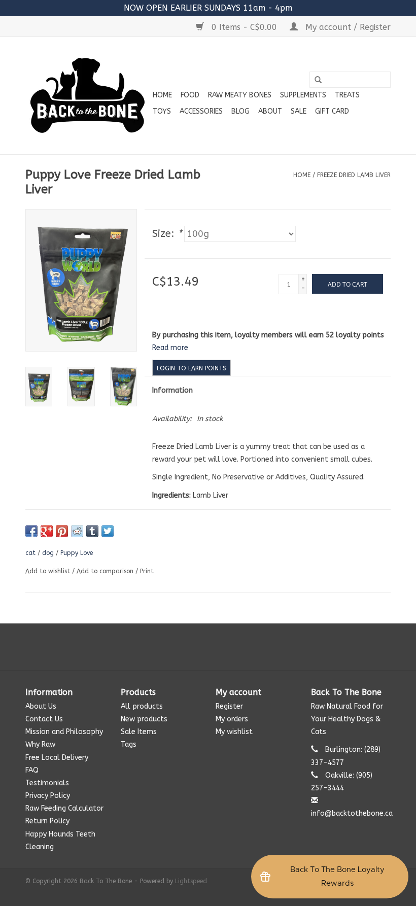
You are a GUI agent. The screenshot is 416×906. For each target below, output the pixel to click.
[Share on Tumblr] (92, 531)
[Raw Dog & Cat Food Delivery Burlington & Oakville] (87, 95)
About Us (40, 706)
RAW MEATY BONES (239, 95)
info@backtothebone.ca (352, 813)
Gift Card (332, 111)
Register (229, 706)
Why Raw (40, 744)
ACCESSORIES (201, 111)
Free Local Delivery (56, 757)
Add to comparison (106, 571)
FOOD (190, 95)
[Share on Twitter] (107, 531)
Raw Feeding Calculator (64, 808)
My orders (232, 719)
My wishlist (234, 731)
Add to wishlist (47, 571)
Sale (298, 111)
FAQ (32, 770)
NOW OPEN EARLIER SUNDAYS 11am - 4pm (208, 8)
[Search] (318, 80)
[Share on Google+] (47, 531)
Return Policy (47, 821)
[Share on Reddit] (77, 531)
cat (30, 552)
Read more (170, 347)
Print (147, 571)
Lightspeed (191, 881)
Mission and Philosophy (64, 731)
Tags (128, 744)
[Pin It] (62, 531)
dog (48, 552)
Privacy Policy (47, 795)
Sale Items (139, 731)
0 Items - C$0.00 (244, 27)
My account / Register (347, 27)
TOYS (162, 111)
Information (172, 390)
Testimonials (47, 783)
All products (142, 706)
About (270, 111)
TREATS (347, 95)
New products (144, 719)
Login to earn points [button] (191, 368)
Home (162, 95)
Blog (240, 111)
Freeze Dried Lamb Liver (354, 175)
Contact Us (44, 719)
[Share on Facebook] (31, 531)
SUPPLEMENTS (303, 95)
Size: (167, 233)
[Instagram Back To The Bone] (208, 647)
